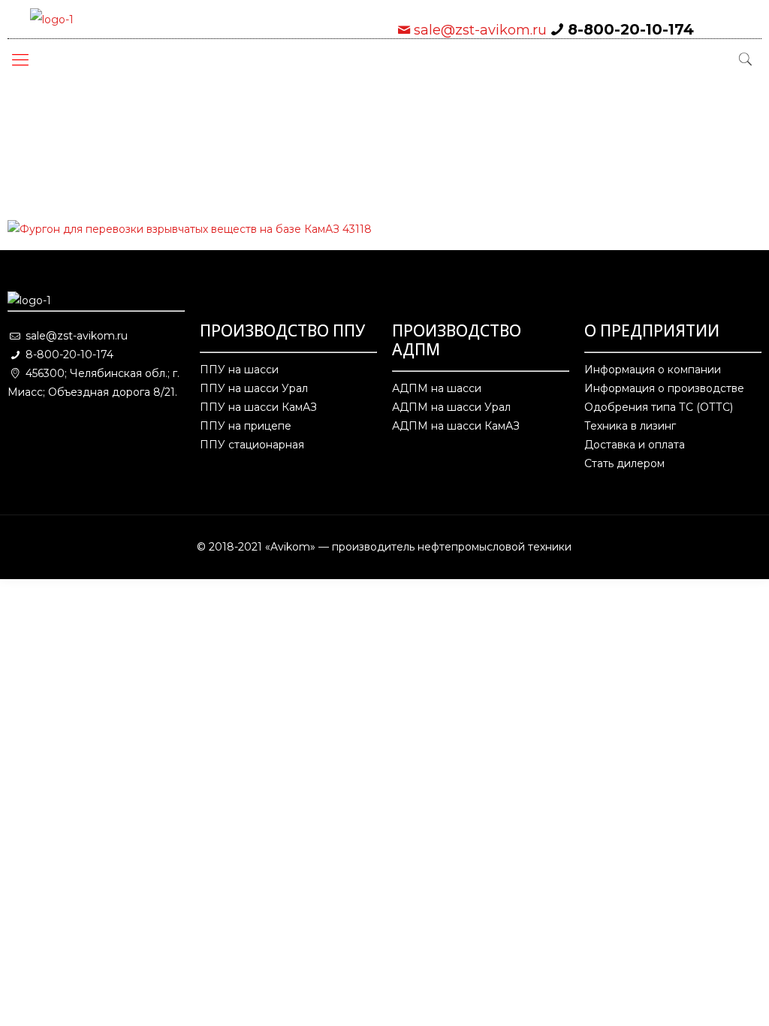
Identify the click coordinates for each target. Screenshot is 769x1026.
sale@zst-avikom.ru (480, 30)
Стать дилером (624, 463)
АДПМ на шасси (436, 388)
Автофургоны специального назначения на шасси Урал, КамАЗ (230, 142)
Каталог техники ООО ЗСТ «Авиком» (232, 124)
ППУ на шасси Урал (254, 388)
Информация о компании (652, 369)
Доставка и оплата (634, 444)
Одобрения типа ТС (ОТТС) (658, 407)
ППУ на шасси (239, 369)
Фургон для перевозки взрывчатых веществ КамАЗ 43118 (214, 161)
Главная (80, 124)
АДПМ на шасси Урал (451, 407)
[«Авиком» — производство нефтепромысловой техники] (52, 19)
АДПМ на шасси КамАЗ (456, 426)
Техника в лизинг (630, 426)
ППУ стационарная (252, 444)
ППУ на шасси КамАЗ (258, 407)
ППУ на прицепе (245, 426)
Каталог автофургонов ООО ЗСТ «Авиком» (478, 124)
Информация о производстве (664, 388)
